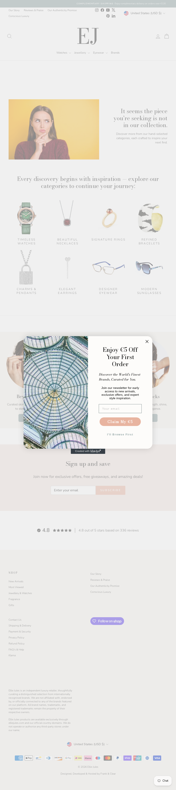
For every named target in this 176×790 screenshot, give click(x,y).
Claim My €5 (120, 421)
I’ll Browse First (120, 434)
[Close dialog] (147, 341)
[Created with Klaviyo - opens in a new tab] (88, 451)
